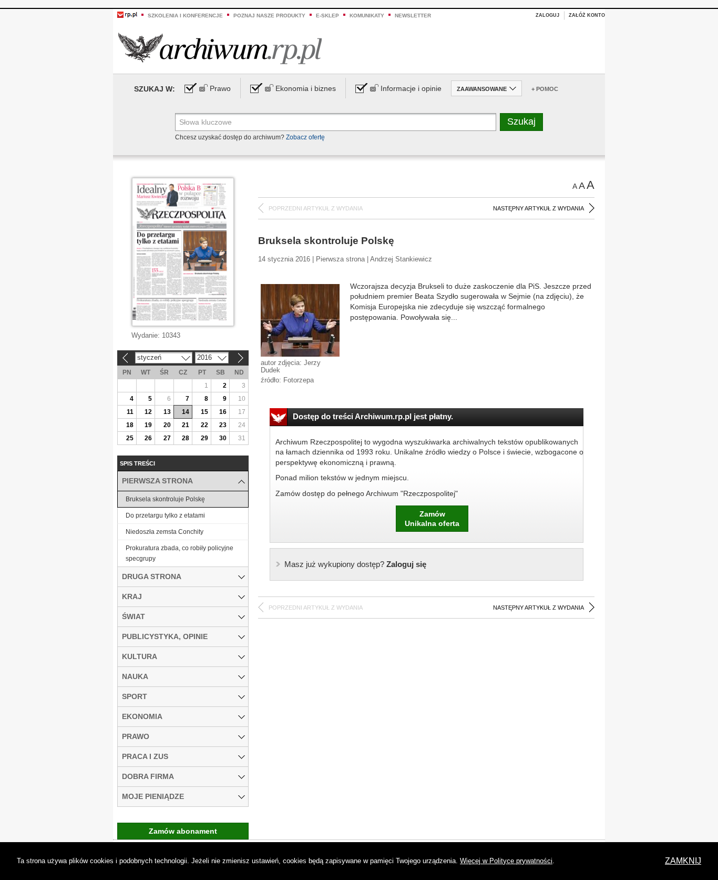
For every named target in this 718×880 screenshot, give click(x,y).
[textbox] (335, 122)
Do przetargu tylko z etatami (165, 515)
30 (223, 438)
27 (167, 438)
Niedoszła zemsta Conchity (164, 531)
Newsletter (413, 15)
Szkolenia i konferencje (185, 15)
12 (148, 412)
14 (185, 412)
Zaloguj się (355, 564)
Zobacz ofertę (305, 137)
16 (223, 412)
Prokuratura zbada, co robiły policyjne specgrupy (179, 553)
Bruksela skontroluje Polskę (165, 499)
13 (167, 412)
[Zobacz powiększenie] (300, 320)
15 (204, 412)
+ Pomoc (544, 89)
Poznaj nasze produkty (269, 15)
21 (185, 425)
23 (223, 425)
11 (130, 412)
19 (148, 425)
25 (130, 438)
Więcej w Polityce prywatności (506, 861)
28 (185, 438)
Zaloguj (547, 15)
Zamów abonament (183, 831)
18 (130, 425)
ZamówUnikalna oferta (432, 519)
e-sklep (327, 15)
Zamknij (683, 860)
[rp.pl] (127, 14)
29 (204, 438)
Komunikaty (367, 15)
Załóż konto (587, 15)
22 (204, 425)
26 (148, 438)
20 (167, 425)
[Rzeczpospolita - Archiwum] (220, 48)
